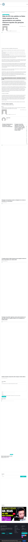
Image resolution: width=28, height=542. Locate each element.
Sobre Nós (16, 531)
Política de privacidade (17, 529)
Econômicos (4, 14)
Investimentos (7, 14)
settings (20, 541)
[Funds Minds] (3, 4)
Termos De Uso (16, 532)
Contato (15, 530)
